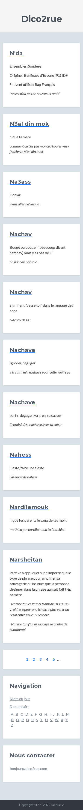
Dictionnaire (19, 706)
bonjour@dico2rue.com (28, 768)
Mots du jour (20, 698)
